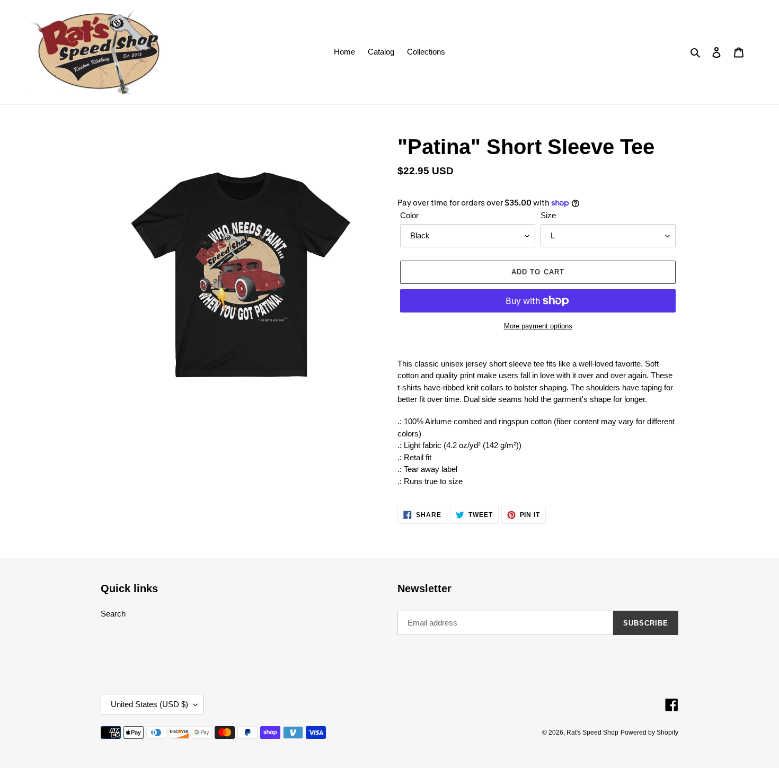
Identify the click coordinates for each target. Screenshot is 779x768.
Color (409, 215)
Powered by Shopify (649, 732)
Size (548, 215)
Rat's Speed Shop (592, 732)
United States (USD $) (149, 704)
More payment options (538, 326)
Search (113, 613)
